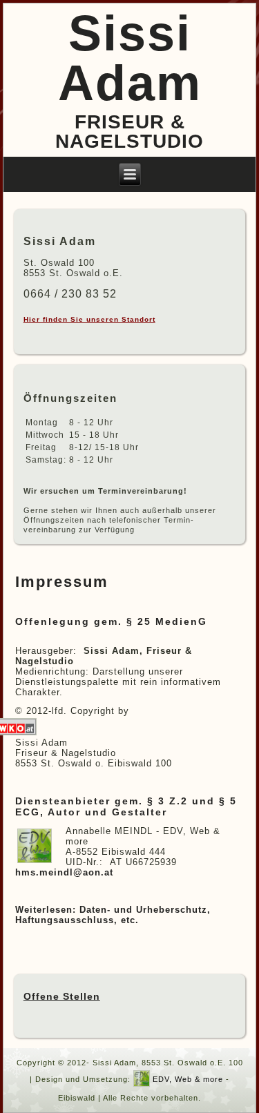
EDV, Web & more (188, 1080)
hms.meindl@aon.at (64, 872)
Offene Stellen (61, 996)
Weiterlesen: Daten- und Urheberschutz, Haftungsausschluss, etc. (113, 914)
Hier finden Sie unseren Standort (89, 319)
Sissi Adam (130, 58)
